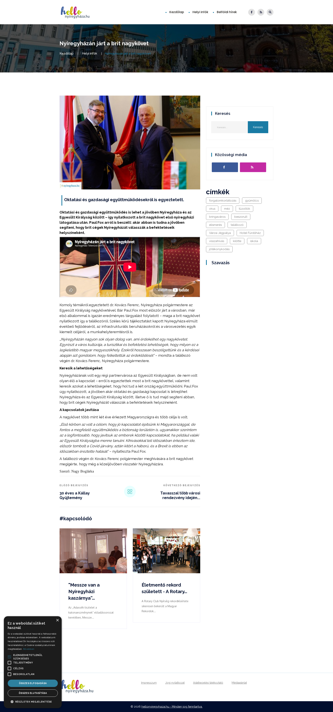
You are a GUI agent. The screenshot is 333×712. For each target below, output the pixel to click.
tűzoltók (244, 208)
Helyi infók (200, 12)
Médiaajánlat (239, 682)
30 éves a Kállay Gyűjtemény (75, 495)
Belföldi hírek (227, 12)
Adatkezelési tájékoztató (208, 682)
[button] (9, 657)
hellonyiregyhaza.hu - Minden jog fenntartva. (172, 706)
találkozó (237, 225)
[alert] (33, 662)
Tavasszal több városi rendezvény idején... (180, 495)
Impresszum (149, 682)
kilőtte (237, 241)
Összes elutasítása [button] (33, 693)
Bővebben (28, 649)
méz (227, 208)
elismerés (215, 225)
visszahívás (216, 241)
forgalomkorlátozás (222, 200)
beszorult (240, 217)
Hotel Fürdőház (250, 233)
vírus (212, 208)
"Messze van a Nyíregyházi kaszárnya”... (84, 591)
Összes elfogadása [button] (33, 683)
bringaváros (217, 217)
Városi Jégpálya (220, 233)
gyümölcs (252, 200)
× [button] (57, 620)
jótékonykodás (219, 249)
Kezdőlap (176, 12)
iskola (254, 241)
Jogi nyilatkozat (175, 682)
